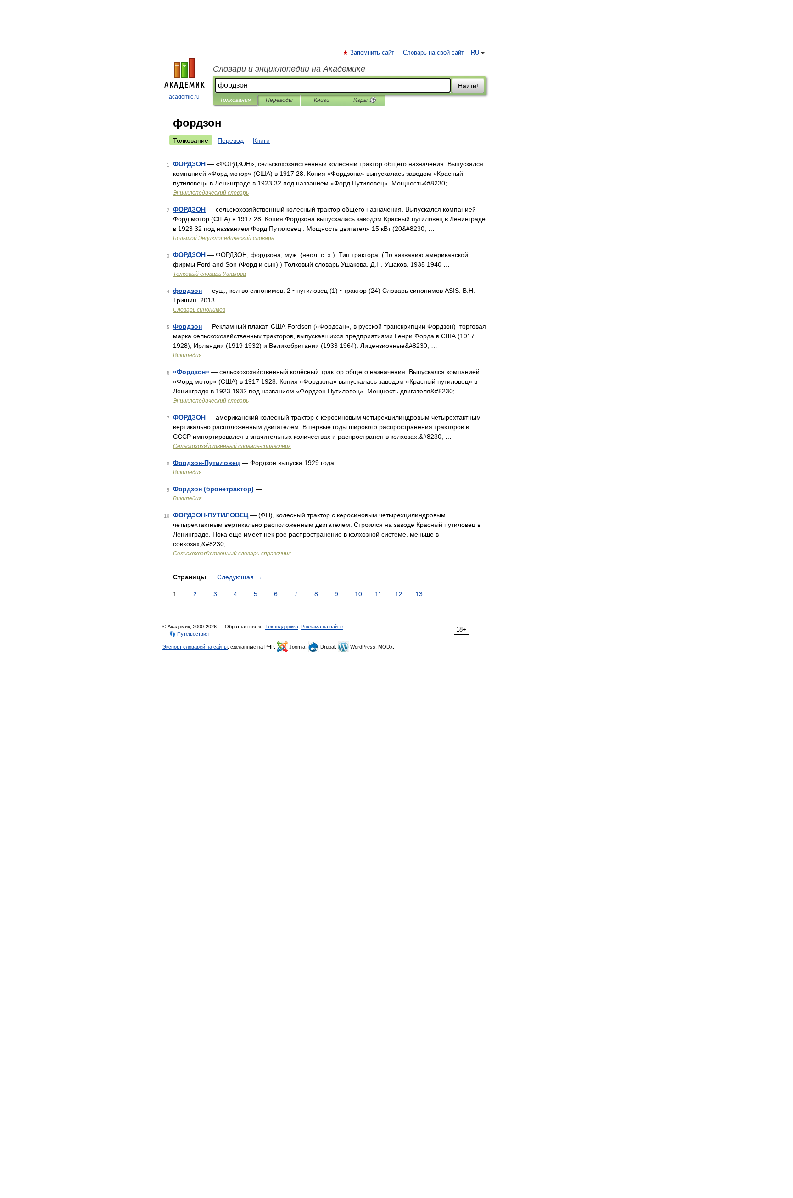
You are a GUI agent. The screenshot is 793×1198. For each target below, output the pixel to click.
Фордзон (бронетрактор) (213, 489)
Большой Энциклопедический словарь (223, 238)
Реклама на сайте (322, 626)
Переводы (279, 100)
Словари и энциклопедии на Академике (289, 68)
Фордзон (187, 326)
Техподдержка (281, 626)
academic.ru (184, 97)
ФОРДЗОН (189, 164)
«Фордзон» (191, 371)
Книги (321, 100)
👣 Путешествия (189, 634)
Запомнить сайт (372, 53)
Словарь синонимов (199, 310)
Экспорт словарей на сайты (195, 646)
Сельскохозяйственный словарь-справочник (232, 446)
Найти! (468, 86)
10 (358, 594)
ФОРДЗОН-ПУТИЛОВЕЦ (210, 515)
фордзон (187, 290)
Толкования (235, 100)
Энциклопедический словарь (211, 193)
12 (398, 594)
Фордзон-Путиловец (206, 462)
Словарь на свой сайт (433, 53)
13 (419, 594)
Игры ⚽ (364, 100)
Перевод (231, 140)
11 (378, 594)
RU (475, 53)
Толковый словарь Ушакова (209, 274)
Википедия (187, 355)
